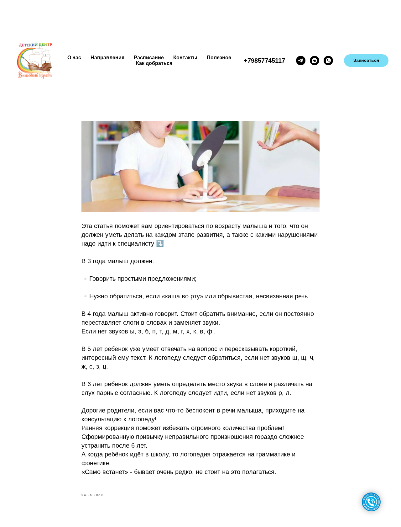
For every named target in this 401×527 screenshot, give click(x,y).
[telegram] (300, 60)
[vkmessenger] (314, 60)
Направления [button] (107, 57)
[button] (366, 60)
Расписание (149, 57)
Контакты (185, 57)
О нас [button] (74, 57)
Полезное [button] (219, 57)
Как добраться (154, 63)
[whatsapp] (328, 60)
